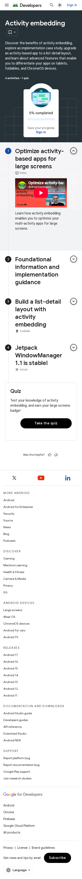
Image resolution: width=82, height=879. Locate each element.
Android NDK (12, 740)
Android (8, 500)
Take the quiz (46, 423)
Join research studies (17, 778)
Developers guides (15, 720)
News (7, 527)
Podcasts (9, 541)
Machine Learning (15, 565)
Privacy (8, 585)
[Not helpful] (56, 455)
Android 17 (10, 655)
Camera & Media (14, 579)
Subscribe (57, 858)
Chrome (8, 812)
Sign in (72, 5)
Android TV (10, 637)
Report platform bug (16, 758)
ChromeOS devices (16, 623)
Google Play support (16, 771)
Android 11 (10, 695)
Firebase (9, 819)
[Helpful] (49, 455)
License (22, 847)
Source (8, 520)
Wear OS (9, 617)
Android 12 (10, 689)
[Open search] (51, 5)
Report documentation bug (21, 765)
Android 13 (10, 682)
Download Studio (14, 733)
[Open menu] (7, 5)
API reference (12, 727)
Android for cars (14, 630)
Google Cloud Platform (19, 826)
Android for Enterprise (18, 507)
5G (5, 592)
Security (8, 514)
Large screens (12, 610)
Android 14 (10, 675)
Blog (6, 534)
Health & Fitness (13, 572)
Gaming (9, 558)
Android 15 (10, 668)
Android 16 (10, 662)
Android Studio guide (17, 713)
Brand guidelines (43, 847)
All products (11, 832)
